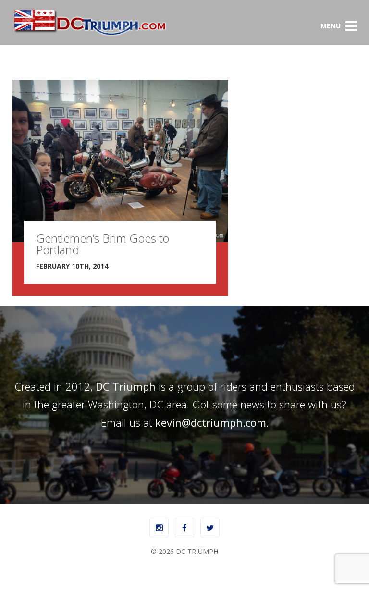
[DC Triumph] (89, 33)
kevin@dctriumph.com (210, 422)
